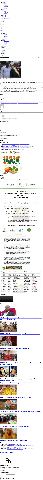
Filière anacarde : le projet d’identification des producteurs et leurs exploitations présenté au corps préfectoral (16, 147)
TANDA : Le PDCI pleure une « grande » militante (14, 426)
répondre (3, 119)
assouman (3, 448)
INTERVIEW (4, 15)
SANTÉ (5, 37)
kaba (4, 116)
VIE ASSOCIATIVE (6, 41)
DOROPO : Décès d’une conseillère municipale (13, 440)
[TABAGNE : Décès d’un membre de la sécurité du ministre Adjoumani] (8, 409)
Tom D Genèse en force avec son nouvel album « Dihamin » (14, 444)
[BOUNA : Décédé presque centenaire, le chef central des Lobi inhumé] (8, 331)
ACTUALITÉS (4, 3)
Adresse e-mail (2, 468)
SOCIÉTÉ (3, 10)
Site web (1, 133)
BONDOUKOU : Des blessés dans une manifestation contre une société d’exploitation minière (20, 445)
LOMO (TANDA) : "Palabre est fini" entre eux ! (9, 103)
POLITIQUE (5, 34)
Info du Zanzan (2, 109)
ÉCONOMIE (5, 4)
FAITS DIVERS (4, 16)
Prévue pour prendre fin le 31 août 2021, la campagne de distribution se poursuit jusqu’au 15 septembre (20, 448)
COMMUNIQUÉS (6, 12)
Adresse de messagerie (3, 132)
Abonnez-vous (2, 470)
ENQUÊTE (3, 9)
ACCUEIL (3, 2)
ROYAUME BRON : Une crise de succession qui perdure (15, 449)
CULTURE (3, 17)
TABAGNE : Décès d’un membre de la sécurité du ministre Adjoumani (20, 411)
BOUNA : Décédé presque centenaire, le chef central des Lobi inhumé (20, 334)
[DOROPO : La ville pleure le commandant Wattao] (8, 346)
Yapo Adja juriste (4, 445)
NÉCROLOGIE (6, 14)
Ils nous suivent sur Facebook (6, 452)
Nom (1, 130)
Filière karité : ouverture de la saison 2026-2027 (8, 145)
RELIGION (5, 8)
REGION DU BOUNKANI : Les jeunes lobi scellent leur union (28, 103)
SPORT (5, 7)
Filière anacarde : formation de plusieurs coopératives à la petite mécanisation (12, 148)
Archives (1, 477)
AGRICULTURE (6, 5)
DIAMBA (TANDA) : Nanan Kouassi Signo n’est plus (15, 397)
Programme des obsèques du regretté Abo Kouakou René (16, 383)
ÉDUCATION (6, 6)
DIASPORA (5, 13)
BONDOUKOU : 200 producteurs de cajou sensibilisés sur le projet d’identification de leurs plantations (15, 144)
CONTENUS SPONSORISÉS (6, 18)
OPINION (5, 44)
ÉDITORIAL (5, 11)
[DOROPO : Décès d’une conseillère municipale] (8, 438)
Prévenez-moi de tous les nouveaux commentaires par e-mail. (9, 135)
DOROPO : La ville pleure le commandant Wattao (14, 348)
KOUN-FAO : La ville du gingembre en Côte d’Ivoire (18, 447)
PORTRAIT (3, 47)
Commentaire (2, 129)
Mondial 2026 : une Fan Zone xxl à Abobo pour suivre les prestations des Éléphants (13, 149)
